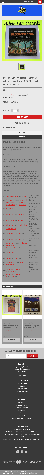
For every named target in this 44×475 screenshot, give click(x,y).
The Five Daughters (12, 196)
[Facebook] (4, 127)
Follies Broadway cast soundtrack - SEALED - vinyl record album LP (10, 328)
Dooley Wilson (10, 220)
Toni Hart (8, 259)
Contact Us (22, 415)
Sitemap (23, 471)
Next (41, 286)
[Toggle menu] (3, 3)
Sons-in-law (22, 205)
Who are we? (22, 402)
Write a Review (8, 98)
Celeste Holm (23, 200)
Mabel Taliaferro (11, 202)
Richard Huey (10, 243)
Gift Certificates (22, 383)
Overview (22, 133)
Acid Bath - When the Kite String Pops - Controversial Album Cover (22, 435)
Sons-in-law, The (11, 208)
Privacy (22, 413)
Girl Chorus (21, 214)
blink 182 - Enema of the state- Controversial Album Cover (22, 432)
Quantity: (6, 110)
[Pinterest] (14, 127)
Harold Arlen (10, 265)
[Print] (9, 127)
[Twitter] (11, 127)
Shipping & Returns (22, 391)
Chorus (24, 196)
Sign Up (31, 1)
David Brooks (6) (11, 200)
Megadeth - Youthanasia (22, 429)
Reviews (22, 136)
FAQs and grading (22, 405)
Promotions (22, 410)
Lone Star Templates (31, 473)
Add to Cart (11, 340)
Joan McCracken (11, 229)
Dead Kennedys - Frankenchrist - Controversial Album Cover (22, 439)
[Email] (7, 127)
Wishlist (22, 386)
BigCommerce (13, 473)
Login (25, 1)
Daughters (11, 205)
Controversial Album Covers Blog (22, 418)
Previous (38, 286)
